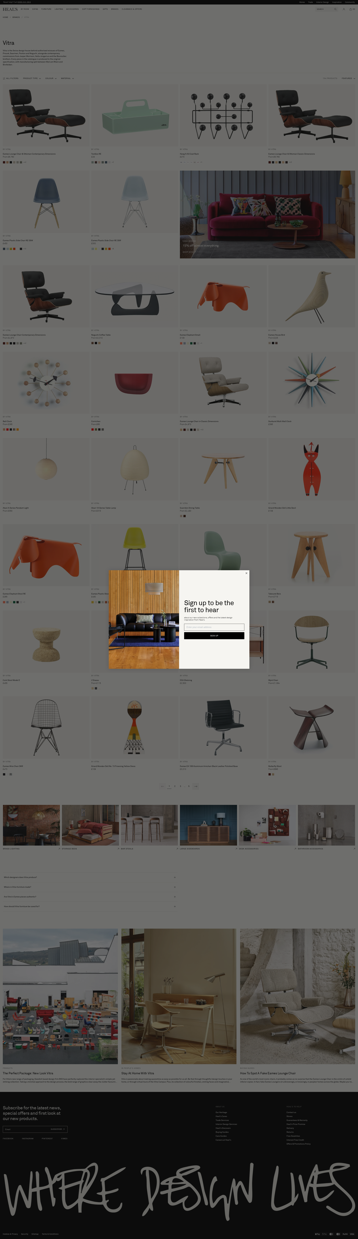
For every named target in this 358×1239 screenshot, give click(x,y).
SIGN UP (214, 636)
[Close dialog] (246, 573)
